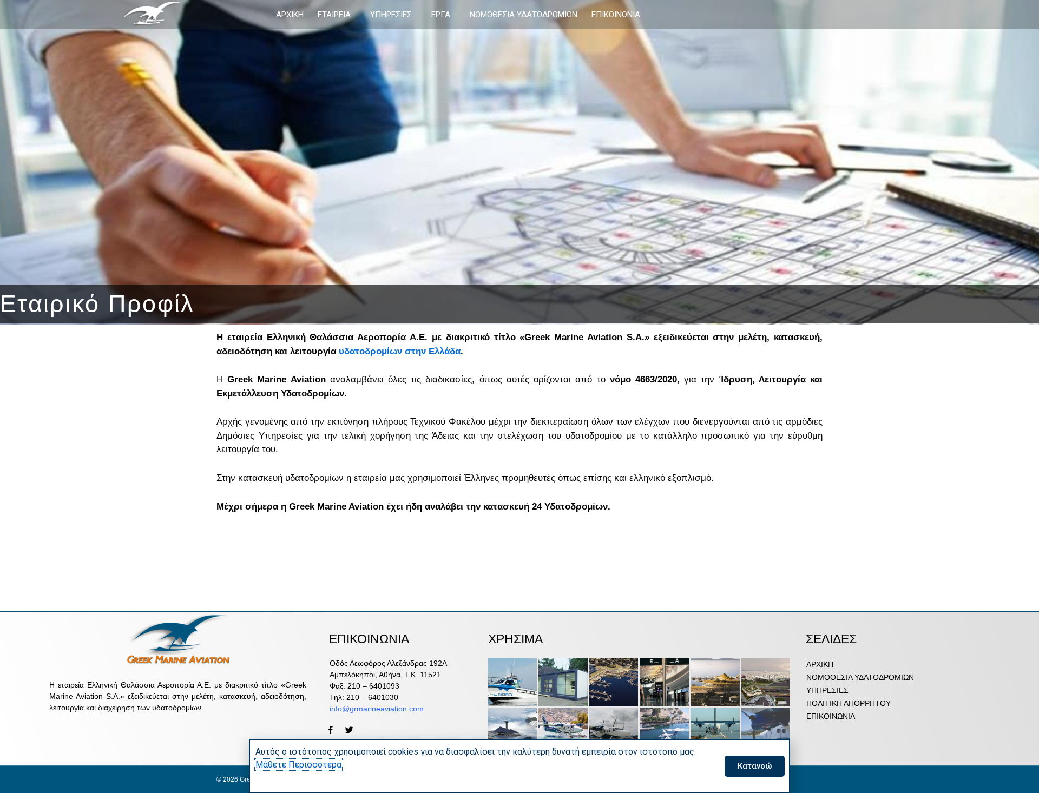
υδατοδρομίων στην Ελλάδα (400, 351)
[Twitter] (349, 730)
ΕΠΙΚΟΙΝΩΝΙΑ (615, 14)
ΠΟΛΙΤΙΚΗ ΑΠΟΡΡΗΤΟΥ (848, 703)
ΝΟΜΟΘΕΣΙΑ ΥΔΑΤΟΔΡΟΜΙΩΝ (523, 14)
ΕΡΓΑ (440, 14)
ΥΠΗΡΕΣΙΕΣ (391, 14)
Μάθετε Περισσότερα (298, 764)
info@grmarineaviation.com (377, 708)
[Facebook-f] (330, 730)
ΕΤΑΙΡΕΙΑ (334, 14)
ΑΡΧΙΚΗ (290, 14)
